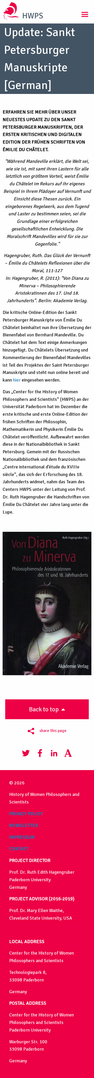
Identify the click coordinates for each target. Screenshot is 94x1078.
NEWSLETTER (23, 825)
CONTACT (19, 848)
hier (17, 380)
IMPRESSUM (22, 837)
